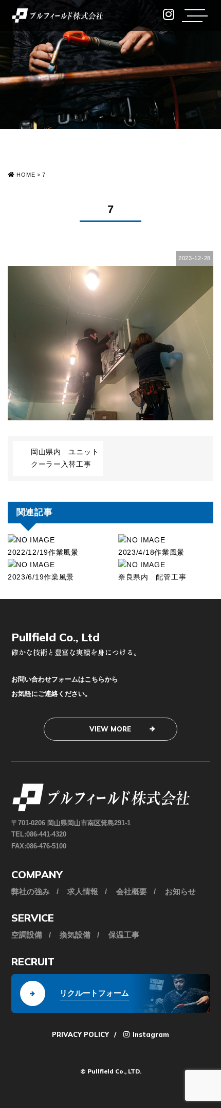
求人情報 (82, 891)
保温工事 (123, 934)
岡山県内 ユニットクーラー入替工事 (65, 458)
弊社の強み (30, 891)
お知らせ (180, 891)
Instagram (150, 1034)
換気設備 (75, 934)
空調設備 (26, 934)
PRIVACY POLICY (80, 1034)
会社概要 (131, 891)
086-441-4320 (46, 834)
